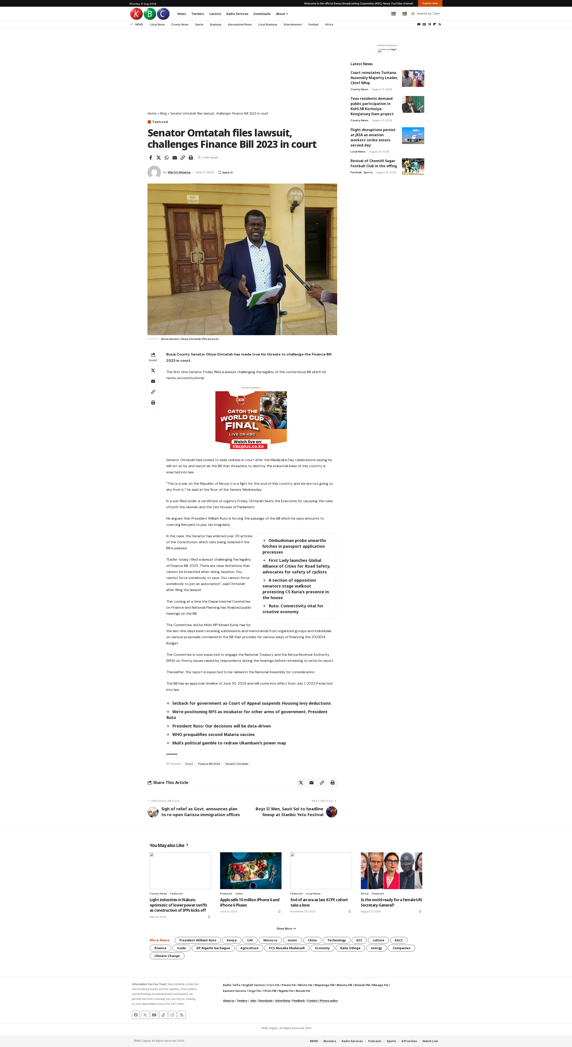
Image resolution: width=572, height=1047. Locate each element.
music (292, 940)
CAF (250, 940)
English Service (253, 985)
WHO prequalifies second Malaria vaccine (213, 734)
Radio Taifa (231, 985)
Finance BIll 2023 (209, 764)
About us (228, 1000)
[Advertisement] (242, 77)
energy (376, 948)
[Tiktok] (163, 1015)
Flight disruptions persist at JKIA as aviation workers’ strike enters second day (373, 137)
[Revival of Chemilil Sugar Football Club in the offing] (413, 166)
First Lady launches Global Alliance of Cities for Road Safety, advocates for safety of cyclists (296, 566)
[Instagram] (172, 1015)
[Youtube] (154, 1015)
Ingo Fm (254, 991)
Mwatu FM (344, 985)
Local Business (267, 24)
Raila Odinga (350, 948)
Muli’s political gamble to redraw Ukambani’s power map (229, 743)
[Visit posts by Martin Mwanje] (154, 172)
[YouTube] (419, 24)
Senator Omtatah (236, 764)
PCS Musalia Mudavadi (287, 948)
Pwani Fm (289, 985)
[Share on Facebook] (150, 157)
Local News (157, 24)
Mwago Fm (380, 985)
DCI (359, 940)
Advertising (282, 1000)
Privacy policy (329, 1000)
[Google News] (424, 24)
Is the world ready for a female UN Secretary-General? (391, 902)
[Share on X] (159, 157)
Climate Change (167, 956)
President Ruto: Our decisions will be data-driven (221, 726)
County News (179, 24)
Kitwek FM (362, 985)
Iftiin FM (269, 991)
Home (151, 113)
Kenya (232, 940)
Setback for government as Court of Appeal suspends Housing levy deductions (251, 703)
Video (239, 893)
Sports (199, 24)
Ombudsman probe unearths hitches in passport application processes (294, 546)
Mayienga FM (324, 985)
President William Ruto (197, 940)
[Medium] (429, 24)
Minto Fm (305, 985)
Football (313, 24)
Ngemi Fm (286, 991)
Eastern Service (234, 991)
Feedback (298, 1000)
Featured (160, 122)
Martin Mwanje (179, 172)
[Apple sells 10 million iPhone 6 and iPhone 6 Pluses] (251, 870)
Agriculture (249, 948)
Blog (163, 113)
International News (240, 24)
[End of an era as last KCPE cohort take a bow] (321, 870)
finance (160, 948)
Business (215, 24)
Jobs (253, 1000)
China (312, 940)
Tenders (242, 1000)
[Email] (175, 157)
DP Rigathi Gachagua (213, 948)
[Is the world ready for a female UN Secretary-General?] (391, 870)
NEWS (139, 24)
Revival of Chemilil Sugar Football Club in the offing (374, 163)
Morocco (270, 940)
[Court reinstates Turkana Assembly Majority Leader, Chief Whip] (413, 78)
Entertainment (293, 24)
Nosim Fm (302, 991)
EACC (399, 940)
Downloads (266, 1000)
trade (181, 948)
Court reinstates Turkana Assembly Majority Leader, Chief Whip (374, 77)
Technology (336, 940)
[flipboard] (434, 24)
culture (378, 940)
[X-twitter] (145, 1015)
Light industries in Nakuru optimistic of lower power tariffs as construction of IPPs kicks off (178, 905)
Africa (329, 24)
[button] (384, 13)
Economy (322, 948)
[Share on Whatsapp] (167, 157)
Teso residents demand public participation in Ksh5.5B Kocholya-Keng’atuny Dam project (372, 106)
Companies (401, 948)
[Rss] (439, 24)
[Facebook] (136, 1015)
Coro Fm (273, 985)
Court (189, 764)
